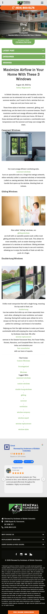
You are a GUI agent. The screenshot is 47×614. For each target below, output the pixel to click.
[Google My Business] (21, 554)
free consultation (23, 348)
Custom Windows (23, 361)
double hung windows (23, 389)
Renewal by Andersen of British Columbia (27, 450)
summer (23, 401)
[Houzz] (31, 554)
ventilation (23, 406)
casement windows (23, 172)
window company (23, 412)
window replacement (23, 337)
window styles (23, 429)
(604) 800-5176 (25, 8)
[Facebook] (16, 554)
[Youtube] (26, 554)
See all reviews (18, 461)
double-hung (23, 309)
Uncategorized (23, 33)
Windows (23, 372)
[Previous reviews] (3, 479)
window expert (23, 418)
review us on (27, 461)
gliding (23, 395)
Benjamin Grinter (17, 468)
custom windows (23, 383)
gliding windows (24, 233)
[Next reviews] (43, 479)
